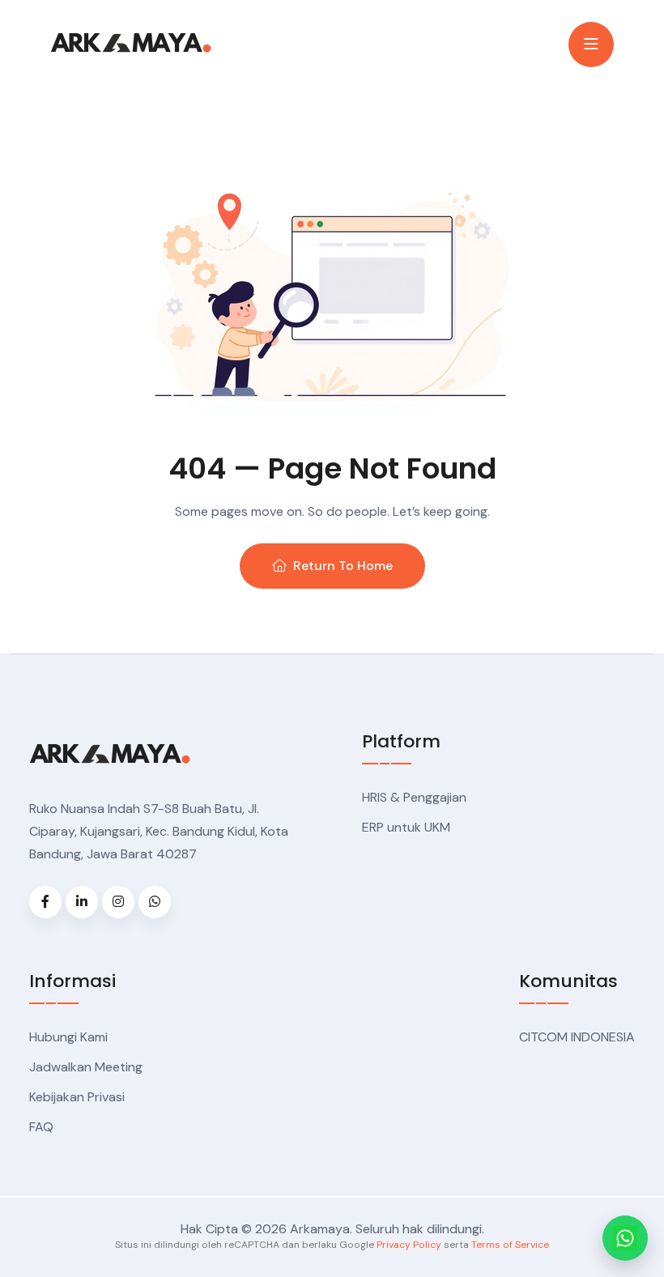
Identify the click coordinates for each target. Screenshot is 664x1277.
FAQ (41, 1126)
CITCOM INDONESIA (577, 1036)
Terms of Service (510, 1244)
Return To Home (343, 565)
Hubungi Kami (68, 1036)
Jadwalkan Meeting (86, 1066)
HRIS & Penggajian (414, 797)
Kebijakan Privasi (77, 1096)
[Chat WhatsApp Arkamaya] (625, 1238)
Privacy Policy (409, 1244)
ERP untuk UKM (406, 827)
